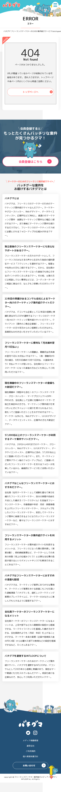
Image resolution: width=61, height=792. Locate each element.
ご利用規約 (30, 751)
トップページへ (30, 91)
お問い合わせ (29, 765)
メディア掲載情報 (30, 740)
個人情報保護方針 (30, 756)
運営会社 (30, 745)
